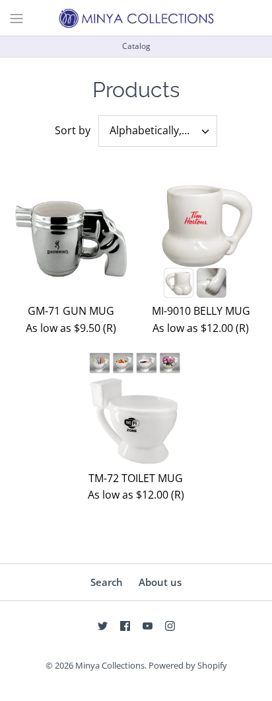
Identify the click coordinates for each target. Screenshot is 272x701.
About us (160, 582)
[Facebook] (125, 626)
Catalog (136, 46)
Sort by (72, 130)
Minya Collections (110, 665)
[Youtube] (148, 626)
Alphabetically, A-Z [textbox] (155, 130)
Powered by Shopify (188, 665)
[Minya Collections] (136, 18)
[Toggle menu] (16, 17)
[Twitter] (103, 626)
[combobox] (157, 131)
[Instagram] (170, 626)
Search (106, 582)
